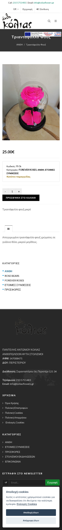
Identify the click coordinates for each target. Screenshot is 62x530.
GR (14, 9)
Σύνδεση (44, 9)
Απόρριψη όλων (31, 520)
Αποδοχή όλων (31, 512)
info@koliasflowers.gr (44, 2)
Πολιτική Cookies (14, 412)
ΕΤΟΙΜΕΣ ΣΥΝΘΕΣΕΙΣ (18, 284)
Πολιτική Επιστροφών (16, 407)
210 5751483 (19, 2)
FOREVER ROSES (14, 280)
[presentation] (8, 229)
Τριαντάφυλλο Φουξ (36, 44)
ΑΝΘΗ (19, 44)
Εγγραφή (27, 9)
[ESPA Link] (43, 34)
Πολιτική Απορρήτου (15, 417)
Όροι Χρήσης (12, 403)
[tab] (9, 228)
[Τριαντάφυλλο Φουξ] (31, 102)
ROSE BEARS (12, 275)
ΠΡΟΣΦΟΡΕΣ (13, 289)
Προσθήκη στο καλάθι (21, 197)
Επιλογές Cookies (15, 422)
